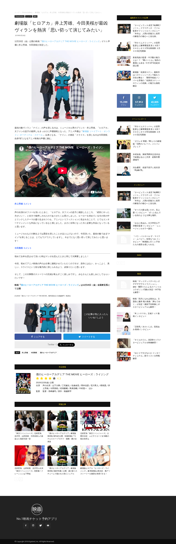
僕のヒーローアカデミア (48, 352)
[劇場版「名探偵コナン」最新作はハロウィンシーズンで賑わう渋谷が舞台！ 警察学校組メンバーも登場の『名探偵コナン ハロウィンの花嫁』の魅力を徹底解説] (124, 75)
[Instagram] (33, 525)
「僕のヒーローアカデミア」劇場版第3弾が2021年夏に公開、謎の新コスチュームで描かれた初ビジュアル (62, 471)
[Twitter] (40, 525)
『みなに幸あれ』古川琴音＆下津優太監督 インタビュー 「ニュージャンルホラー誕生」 (147, 226)
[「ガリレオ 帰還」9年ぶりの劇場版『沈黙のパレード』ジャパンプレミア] (124, 144)
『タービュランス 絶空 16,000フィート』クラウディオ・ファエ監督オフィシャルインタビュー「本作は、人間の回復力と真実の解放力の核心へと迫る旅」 (147, 30)
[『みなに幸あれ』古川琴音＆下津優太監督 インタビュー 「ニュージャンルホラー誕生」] (124, 226)
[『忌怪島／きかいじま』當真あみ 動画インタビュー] (124, 330)
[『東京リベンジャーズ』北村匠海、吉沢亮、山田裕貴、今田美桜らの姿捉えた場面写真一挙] (30, 420)
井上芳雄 (25, 352)
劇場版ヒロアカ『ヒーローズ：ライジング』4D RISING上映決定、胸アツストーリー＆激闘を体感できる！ (95, 471)
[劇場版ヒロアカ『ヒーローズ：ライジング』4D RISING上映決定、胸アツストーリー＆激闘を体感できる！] (95, 455)
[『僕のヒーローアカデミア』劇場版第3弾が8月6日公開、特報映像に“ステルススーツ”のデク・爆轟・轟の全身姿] (62, 420)
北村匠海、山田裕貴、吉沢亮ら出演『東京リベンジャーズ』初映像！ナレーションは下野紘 (29, 471)
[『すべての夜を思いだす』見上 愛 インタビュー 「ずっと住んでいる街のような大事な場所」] (124, 213)
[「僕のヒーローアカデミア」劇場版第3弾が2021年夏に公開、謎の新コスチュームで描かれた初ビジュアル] (62, 455)
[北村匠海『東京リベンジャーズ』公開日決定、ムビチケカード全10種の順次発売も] (95, 420)
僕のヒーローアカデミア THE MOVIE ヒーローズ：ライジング (71, 41)
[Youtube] (48, 525)
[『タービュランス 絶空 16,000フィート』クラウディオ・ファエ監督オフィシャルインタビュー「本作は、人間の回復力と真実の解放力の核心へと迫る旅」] (124, 29)
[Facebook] (25, 525)
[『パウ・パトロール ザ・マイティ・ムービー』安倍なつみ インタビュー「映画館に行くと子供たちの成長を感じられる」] (124, 239)
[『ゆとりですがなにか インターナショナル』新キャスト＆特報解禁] (124, 356)
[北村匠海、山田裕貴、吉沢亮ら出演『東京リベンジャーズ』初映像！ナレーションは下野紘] (30, 455)
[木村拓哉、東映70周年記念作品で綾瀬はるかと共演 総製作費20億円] (124, 158)
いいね (123, 95)
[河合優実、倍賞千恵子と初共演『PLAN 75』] (124, 171)
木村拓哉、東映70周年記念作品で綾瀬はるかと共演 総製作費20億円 (146, 157)
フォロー (139, 95)
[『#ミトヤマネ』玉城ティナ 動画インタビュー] (124, 317)
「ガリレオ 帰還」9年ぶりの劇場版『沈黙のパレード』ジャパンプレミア (147, 144)
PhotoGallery (27, 12)
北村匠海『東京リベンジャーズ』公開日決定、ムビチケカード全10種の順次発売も (94, 436)
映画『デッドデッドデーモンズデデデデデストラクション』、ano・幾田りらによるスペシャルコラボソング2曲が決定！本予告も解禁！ (147, 286)
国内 (35, 16)
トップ (17, 12)
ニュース (28, 16)
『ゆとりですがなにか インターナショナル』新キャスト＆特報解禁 (146, 356)
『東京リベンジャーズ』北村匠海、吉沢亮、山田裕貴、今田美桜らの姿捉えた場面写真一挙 (29, 436)
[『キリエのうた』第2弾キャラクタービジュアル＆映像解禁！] (124, 343)
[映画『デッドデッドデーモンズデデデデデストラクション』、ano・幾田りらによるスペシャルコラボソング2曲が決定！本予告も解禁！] (124, 285)
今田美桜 (34, 352)
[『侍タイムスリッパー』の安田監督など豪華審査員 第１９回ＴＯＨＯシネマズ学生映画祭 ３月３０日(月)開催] (124, 46)
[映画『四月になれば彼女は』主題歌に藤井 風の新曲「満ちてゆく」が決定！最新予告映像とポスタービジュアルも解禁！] (124, 302)
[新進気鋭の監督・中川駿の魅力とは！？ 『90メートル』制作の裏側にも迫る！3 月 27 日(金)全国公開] (124, 61)
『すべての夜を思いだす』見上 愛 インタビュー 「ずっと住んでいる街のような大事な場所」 (147, 212)
